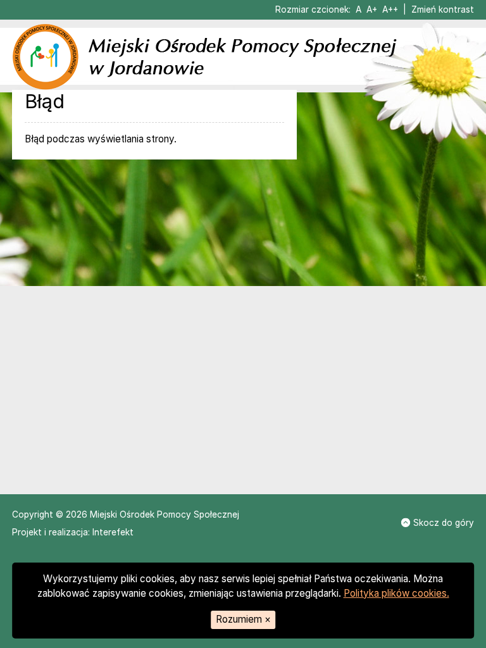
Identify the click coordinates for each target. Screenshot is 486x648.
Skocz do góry (443, 523)
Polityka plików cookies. (396, 593)
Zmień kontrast (442, 9)
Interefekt (113, 532)
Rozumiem (243, 619)
